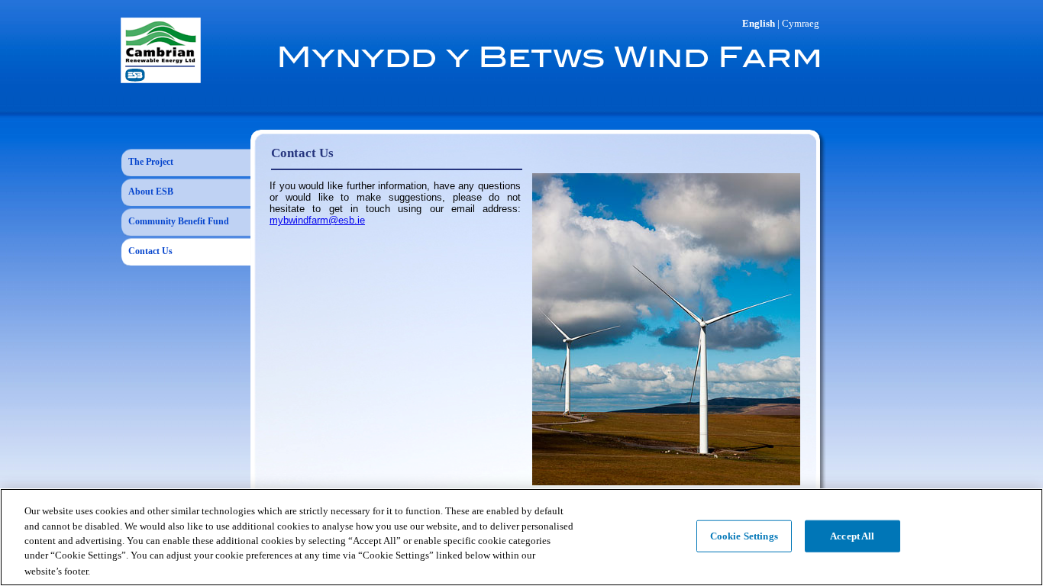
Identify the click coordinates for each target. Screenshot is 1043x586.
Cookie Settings (744, 536)
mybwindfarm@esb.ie (317, 220)
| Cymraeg (798, 23)
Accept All (852, 536)
